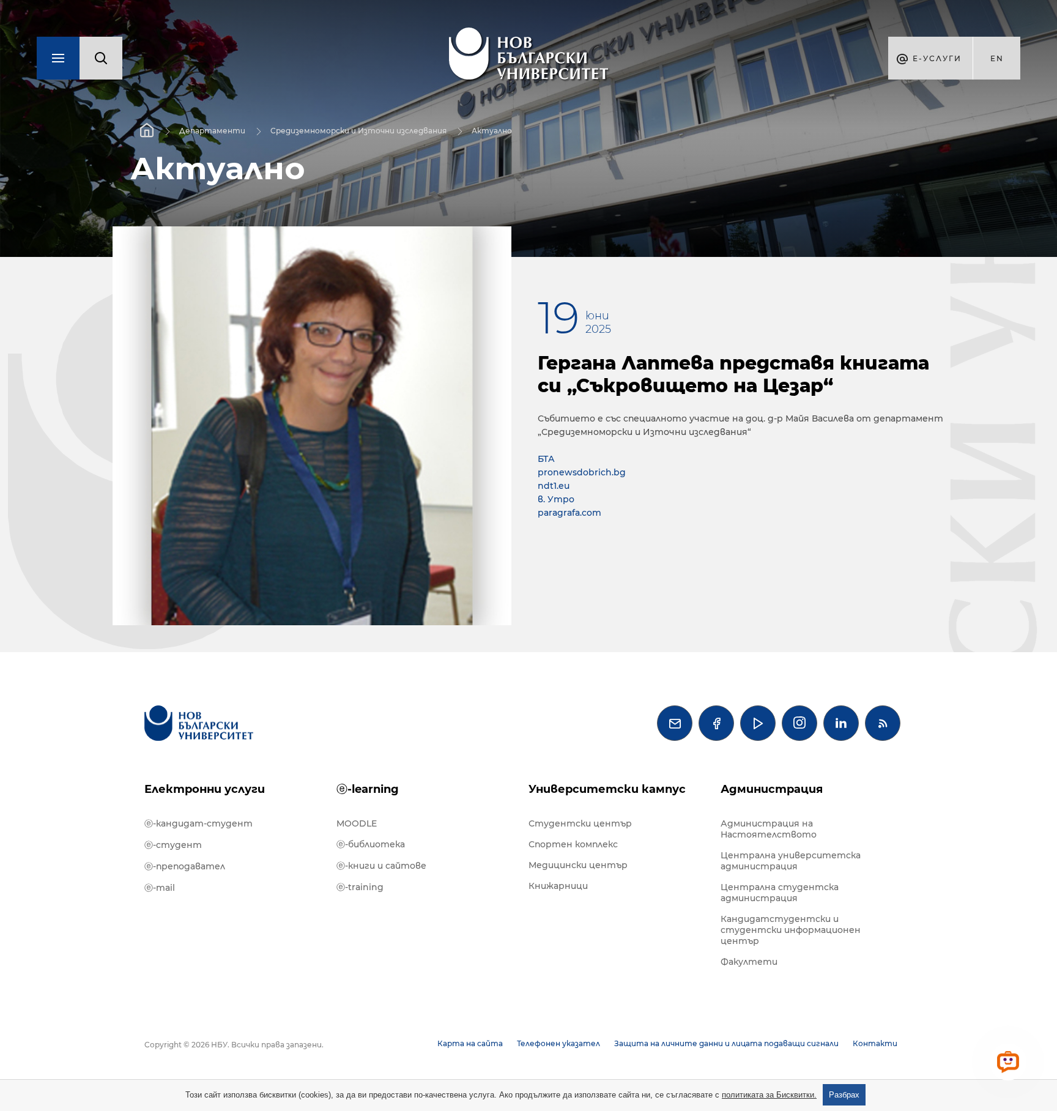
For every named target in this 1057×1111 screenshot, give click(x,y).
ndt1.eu (553, 485)
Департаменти (212, 130)
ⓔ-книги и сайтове (381, 865)
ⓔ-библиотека (370, 844)
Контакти (875, 1043)
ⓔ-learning (367, 789)
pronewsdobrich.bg (582, 472)
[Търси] (101, 58)
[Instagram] (799, 723)
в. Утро (556, 499)
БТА (546, 458)
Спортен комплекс (573, 844)
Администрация (772, 789)
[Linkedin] (841, 723)
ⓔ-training (360, 887)
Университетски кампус (607, 789)
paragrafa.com (569, 512)
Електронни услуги (204, 789)
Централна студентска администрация (780, 893)
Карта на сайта (470, 1043)
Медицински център (578, 865)
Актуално (492, 130)
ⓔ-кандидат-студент (198, 823)
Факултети (749, 961)
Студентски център (580, 823)
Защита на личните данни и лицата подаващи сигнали (726, 1043)
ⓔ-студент (173, 844)
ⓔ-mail (159, 887)
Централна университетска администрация (791, 861)
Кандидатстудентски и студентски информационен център (791, 929)
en (997, 58)
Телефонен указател (558, 1043)
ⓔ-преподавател (184, 866)
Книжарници (558, 885)
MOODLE (356, 823)
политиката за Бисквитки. (769, 1094)
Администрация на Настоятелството (769, 829)
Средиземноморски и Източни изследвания (358, 130)
